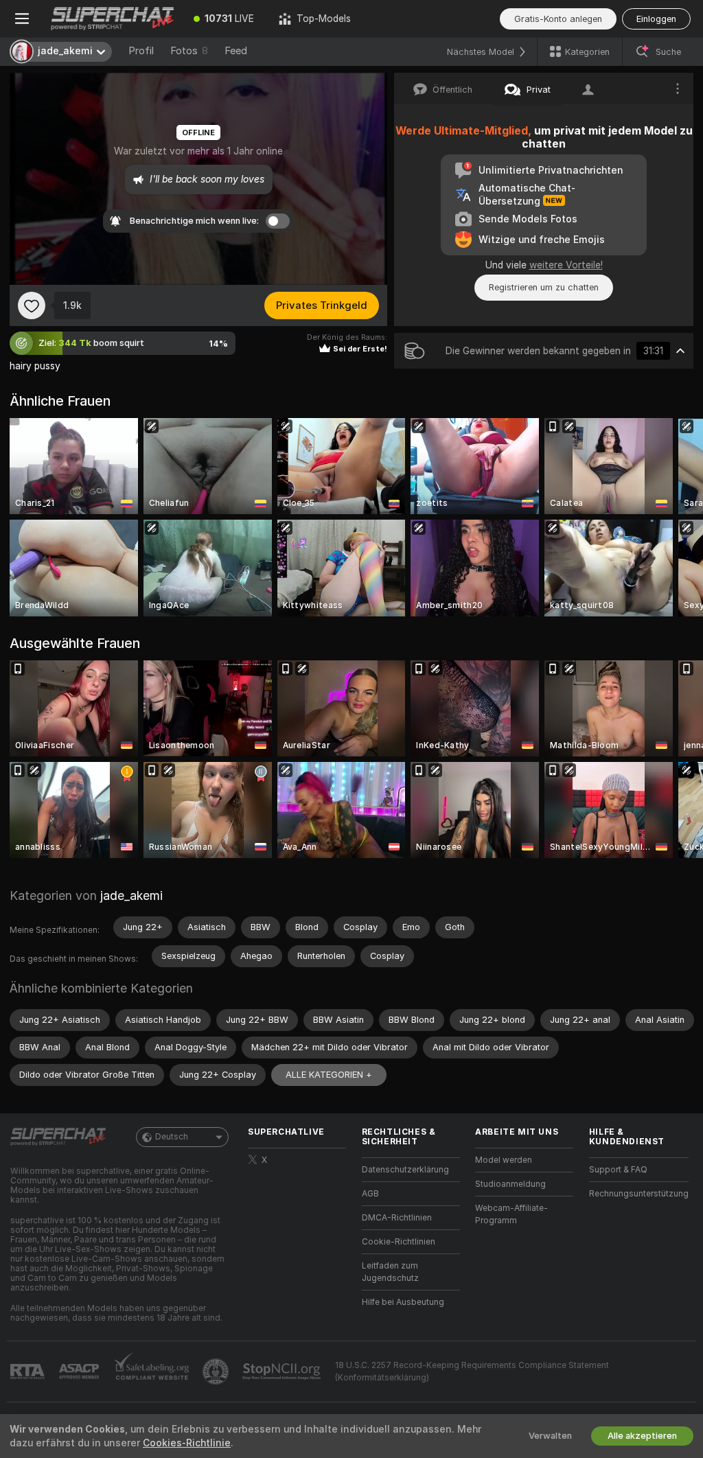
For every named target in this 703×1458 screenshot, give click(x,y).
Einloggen (656, 19)
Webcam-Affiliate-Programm (511, 1214)
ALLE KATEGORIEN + (329, 1074)
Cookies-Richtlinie (187, 1442)
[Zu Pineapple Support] (217, 1371)
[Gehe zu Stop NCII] (282, 1371)
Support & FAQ (618, 1169)
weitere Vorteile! (566, 264)
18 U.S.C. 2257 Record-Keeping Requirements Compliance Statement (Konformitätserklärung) (472, 1371)
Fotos (189, 51)
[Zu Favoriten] (31, 305)
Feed (235, 51)
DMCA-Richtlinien (397, 1218)
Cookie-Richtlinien (398, 1242)
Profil (141, 51)
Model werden (503, 1160)
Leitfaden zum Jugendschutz (390, 1272)
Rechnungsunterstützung (639, 1194)
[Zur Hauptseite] (112, 18)
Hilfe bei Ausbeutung (403, 1302)
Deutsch (171, 1137)
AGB (370, 1194)
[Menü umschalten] (22, 18)
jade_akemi (131, 895)
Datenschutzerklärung (405, 1169)
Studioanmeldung (510, 1184)
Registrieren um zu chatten (544, 287)
